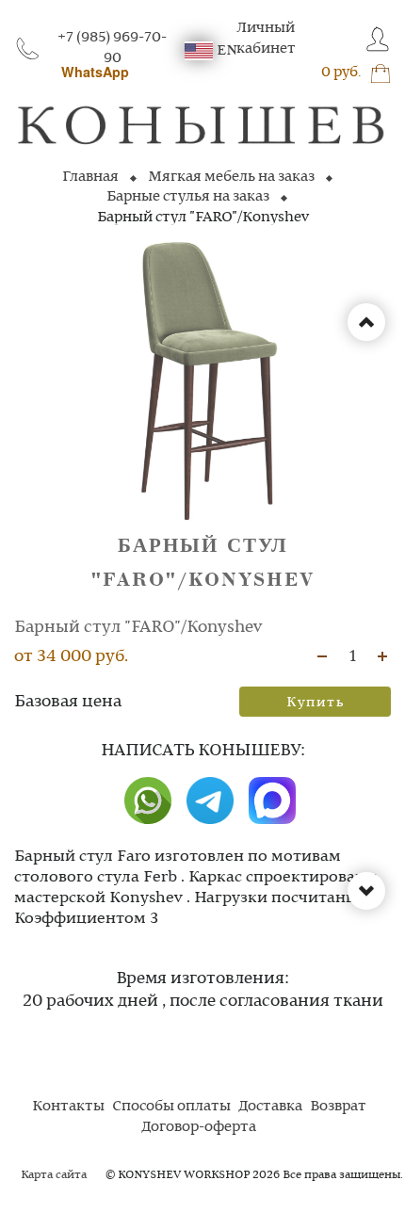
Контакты (68, 1106)
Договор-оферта (198, 1127)
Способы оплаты (171, 1106)
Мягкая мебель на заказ (231, 177)
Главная (90, 177)
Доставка (270, 1106)
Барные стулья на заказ (187, 196)
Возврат (338, 1106)
